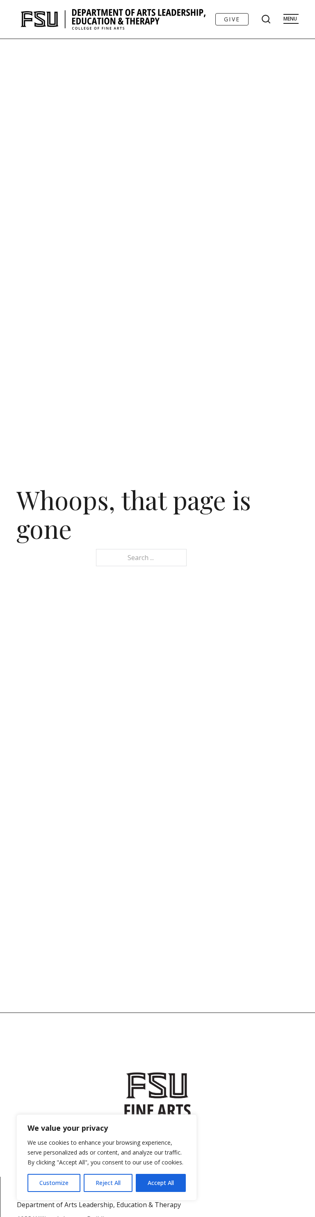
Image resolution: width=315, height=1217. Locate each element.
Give (232, 19)
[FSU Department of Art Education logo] (113, 19)
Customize (53, 1183)
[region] (106, 1157)
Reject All (108, 1183)
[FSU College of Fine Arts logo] (157, 1095)
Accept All (161, 1183)
